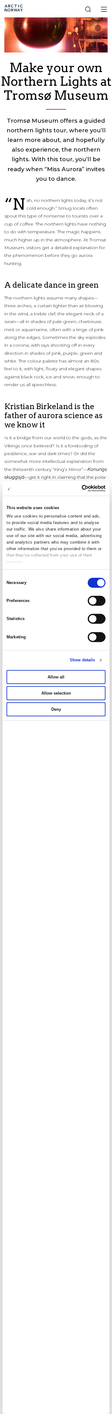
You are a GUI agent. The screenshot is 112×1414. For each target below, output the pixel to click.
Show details (82, 660)
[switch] (96, 601)
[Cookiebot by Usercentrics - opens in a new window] (79, 488)
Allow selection (56, 693)
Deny (56, 709)
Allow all (56, 677)
